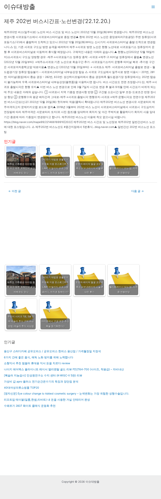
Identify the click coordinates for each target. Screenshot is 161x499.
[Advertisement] (80, 228)
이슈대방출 (19, 6)
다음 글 (137, 191)
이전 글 (14, 191)
